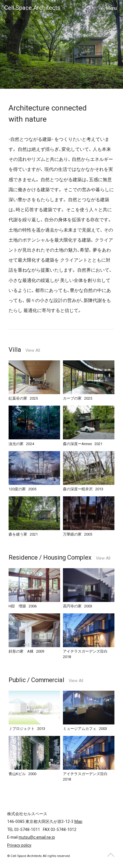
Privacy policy (19, 845)
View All (32, 350)
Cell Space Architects (32, 7)
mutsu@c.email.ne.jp (37, 837)
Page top (110, 854)
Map (78, 821)
